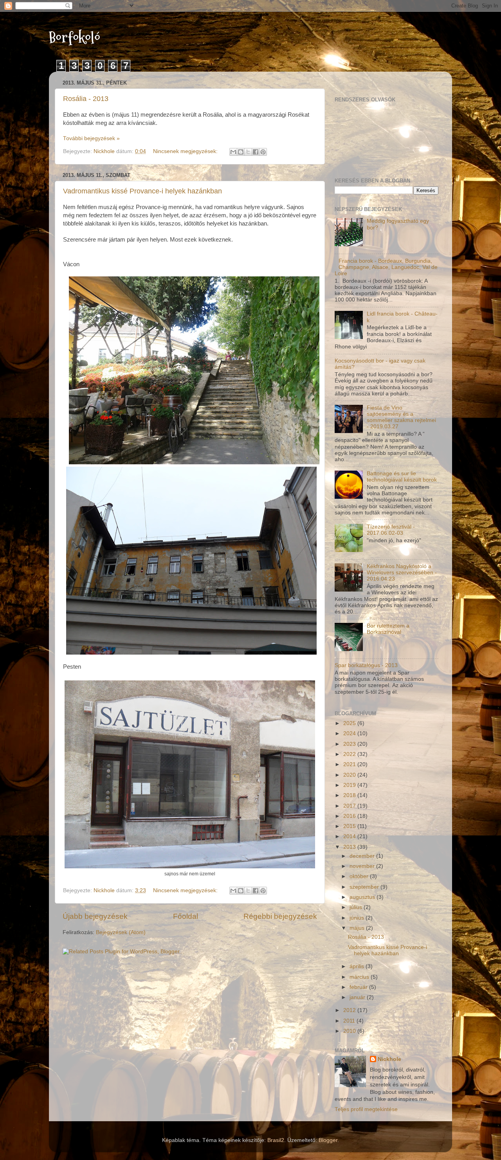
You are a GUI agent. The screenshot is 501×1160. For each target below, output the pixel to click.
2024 (350, 733)
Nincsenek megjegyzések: (186, 151)
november (363, 866)
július (357, 907)
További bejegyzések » (91, 138)
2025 (350, 723)
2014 (350, 836)
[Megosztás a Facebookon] (256, 152)
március (360, 977)
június (358, 918)
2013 (350, 847)
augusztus (363, 897)
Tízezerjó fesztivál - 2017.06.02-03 (391, 530)
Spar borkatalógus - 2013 (366, 665)
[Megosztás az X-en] (248, 152)
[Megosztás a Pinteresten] (263, 152)
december (363, 856)
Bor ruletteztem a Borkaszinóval (388, 629)
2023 (350, 744)
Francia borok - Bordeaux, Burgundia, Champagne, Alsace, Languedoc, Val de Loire (386, 267)
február (359, 987)
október (360, 876)
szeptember (365, 887)
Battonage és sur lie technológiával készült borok (402, 477)
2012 (350, 1010)
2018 (350, 795)
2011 (350, 1021)
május (358, 928)
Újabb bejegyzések (95, 916)
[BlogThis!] (241, 152)
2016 (350, 816)
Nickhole (389, 1059)
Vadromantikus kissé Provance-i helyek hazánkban (142, 191)
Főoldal (185, 916)
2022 (350, 754)
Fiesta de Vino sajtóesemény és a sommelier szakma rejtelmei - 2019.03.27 (401, 417)
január (358, 997)
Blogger (328, 1140)
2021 (350, 764)
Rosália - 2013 (85, 99)
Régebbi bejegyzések (280, 916)
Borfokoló (74, 37)
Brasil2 (275, 1140)
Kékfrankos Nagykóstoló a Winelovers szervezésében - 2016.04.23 (402, 572)
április (358, 966)
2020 (350, 775)
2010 (350, 1031)
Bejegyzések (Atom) (121, 932)
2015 (350, 826)
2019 (350, 785)
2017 (350, 806)
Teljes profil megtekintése (366, 1109)
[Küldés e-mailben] (233, 152)
